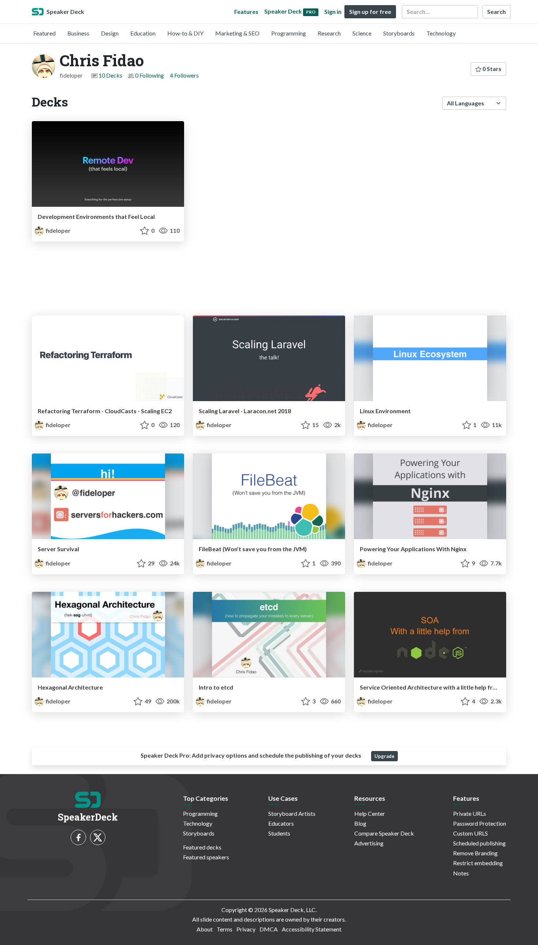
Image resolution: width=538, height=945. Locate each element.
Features (246, 11)
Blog (360, 823)
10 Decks (110, 75)
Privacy (245, 929)
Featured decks (202, 847)
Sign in (332, 11)
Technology (441, 33)
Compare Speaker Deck (384, 833)
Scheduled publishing (479, 843)
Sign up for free (370, 11)
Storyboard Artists (291, 813)
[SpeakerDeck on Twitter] (97, 837)
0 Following (149, 75)
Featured (44, 33)
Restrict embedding (478, 862)
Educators (281, 823)
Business (78, 33)
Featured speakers (206, 857)
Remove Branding (475, 852)
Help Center (369, 813)
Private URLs (469, 813)
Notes (461, 873)
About (205, 929)
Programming (288, 33)
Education (143, 33)
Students (279, 833)
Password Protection (479, 823)
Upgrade (384, 756)
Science (361, 33)
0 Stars (491, 68)
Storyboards (399, 33)
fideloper (58, 230)
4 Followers (184, 75)
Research (329, 33)
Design (110, 33)
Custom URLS (470, 833)
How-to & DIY (185, 33)
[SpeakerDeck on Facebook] (78, 837)
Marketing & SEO (237, 33)
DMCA (268, 929)
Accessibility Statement (311, 929)
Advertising (369, 843)
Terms (224, 929)
